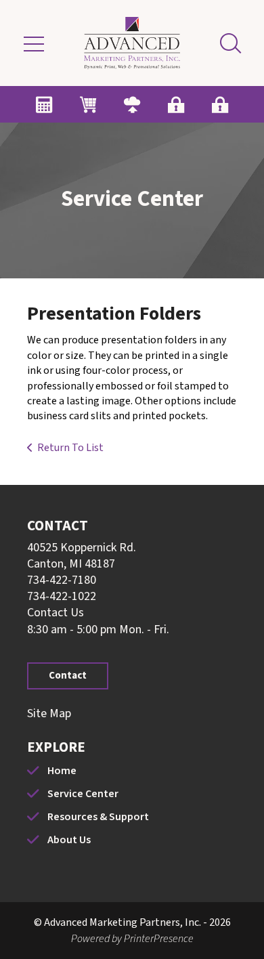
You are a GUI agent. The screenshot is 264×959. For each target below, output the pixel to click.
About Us (69, 839)
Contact (68, 675)
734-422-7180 (61, 580)
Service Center (82, 793)
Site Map (49, 713)
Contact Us (55, 612)
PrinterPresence (159, 938)
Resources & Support (98, 816)
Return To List (70, 447)
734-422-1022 (61, 596)
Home (61, 770)
